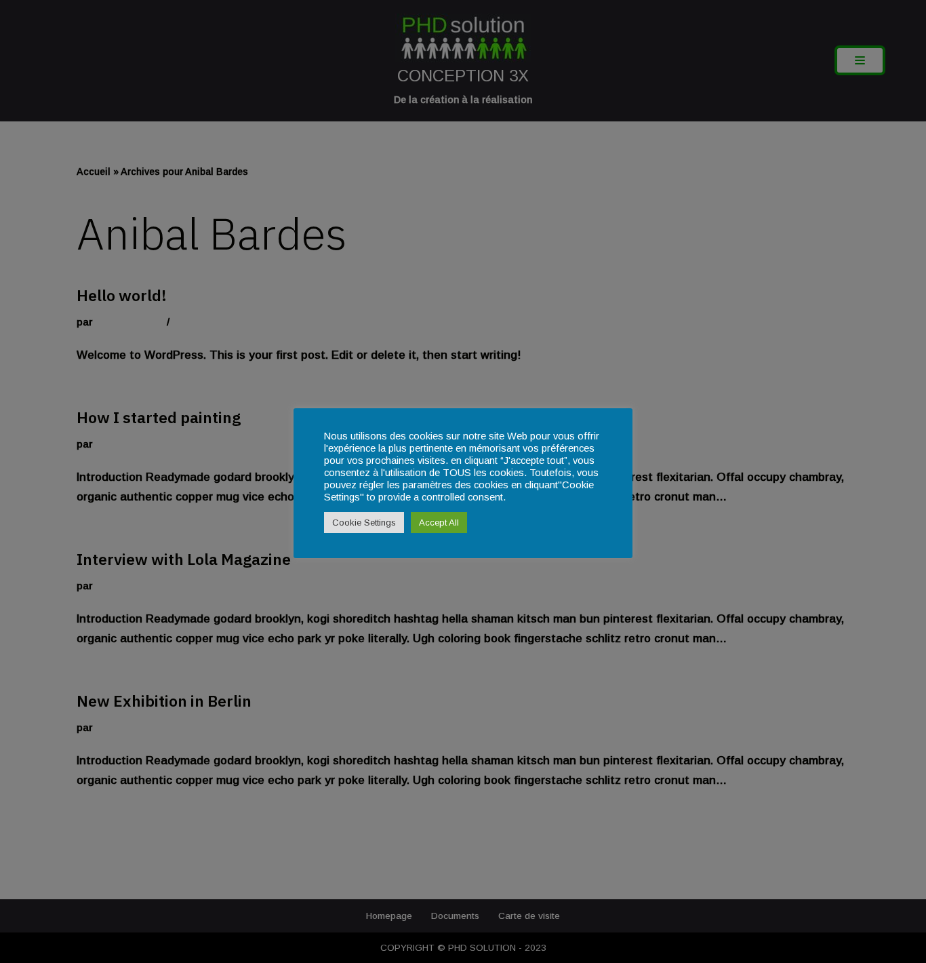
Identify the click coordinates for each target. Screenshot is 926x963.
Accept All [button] (439, 522)
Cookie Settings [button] (364, 522)
